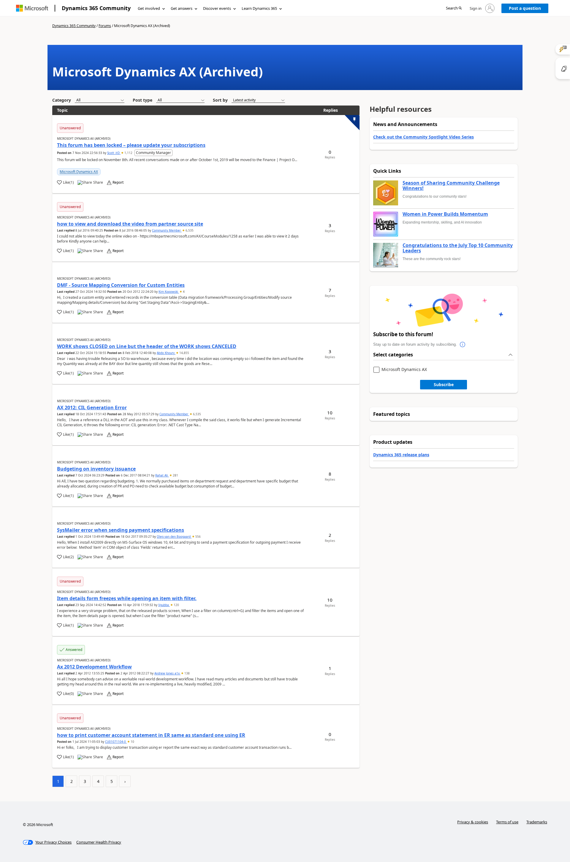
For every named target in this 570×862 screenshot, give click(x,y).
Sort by (220, 100)
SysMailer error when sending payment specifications (120, 530)
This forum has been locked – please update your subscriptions (131, 145)
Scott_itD (114, 153)
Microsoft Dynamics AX (79, 171)
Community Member (167, 230)
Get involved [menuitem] (149, 8)
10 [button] (132, 742)
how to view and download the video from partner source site (130, 224)
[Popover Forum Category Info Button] (462, 344)
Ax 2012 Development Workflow (94, 666)
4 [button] (183, 292)
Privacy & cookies (472, 822)
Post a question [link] (525, 8)
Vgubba (164, 605)
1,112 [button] (128, 153)
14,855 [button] (183, 353)
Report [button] (118, 182)
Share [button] (98, 182)
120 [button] (176, 605)
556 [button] (197, 536)
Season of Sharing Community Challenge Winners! (451, 185)
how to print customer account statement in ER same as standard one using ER (151, 735)
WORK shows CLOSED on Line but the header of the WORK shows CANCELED (146, 346)
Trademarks (536, 822)
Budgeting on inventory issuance (96, 468)
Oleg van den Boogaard (174, 536)
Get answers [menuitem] (181, 8)
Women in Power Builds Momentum (445, 214)
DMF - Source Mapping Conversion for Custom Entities (121, 285)
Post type (142, 100)
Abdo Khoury (166, 353)
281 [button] (175, 475)
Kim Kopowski (169, 292)
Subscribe (444, 384)
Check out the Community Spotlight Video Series (423, 137)
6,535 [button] (189, 230)
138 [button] (186, 673)
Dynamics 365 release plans (401, 454)
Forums (105, 25)
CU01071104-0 (116, 742)
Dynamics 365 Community (96, 8)
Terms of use (507, 822)
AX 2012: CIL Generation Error (92, 407)
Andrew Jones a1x (167, 673)
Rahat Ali (162, 475)
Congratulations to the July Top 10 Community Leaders (458, 248)
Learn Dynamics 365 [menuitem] (259, 8)
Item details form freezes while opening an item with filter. (127, 598)
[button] (453, 8)
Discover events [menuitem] (217, 8)
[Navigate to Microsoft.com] (32, 8)
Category (61, 100)
